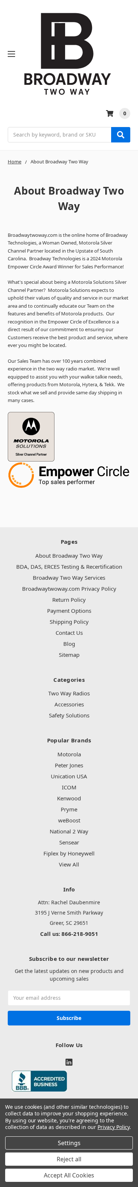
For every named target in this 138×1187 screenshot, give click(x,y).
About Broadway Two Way (69, 555)
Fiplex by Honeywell (69, 853)
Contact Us (69, 632)
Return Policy (69, 599)
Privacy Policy (114, 1126)
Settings (69, 1143)
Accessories (69, 704)
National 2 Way (69, 831)
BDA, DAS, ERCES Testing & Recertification (69, 566)
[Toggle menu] (11, 54)
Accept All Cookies (69, 1175)
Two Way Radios (69, 693)
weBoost (69, 820)
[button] (69, 1081)
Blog (69, 643)
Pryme (69, 809)
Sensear (69, 842)
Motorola (69, 754)
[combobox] (69, 134)
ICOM (69, 787)
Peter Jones (69, 765)
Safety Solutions (69, 715)
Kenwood (69, 798)
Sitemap (69, 654)
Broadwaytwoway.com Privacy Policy (69, 588)
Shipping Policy (69, 621)
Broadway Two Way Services (69, 577)
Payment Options (69, 610)
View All (69, 864)
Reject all (69, 1159)
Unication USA (69, 776)
